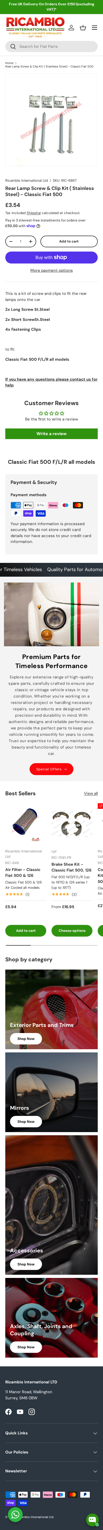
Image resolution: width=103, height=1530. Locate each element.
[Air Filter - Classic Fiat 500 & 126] (25, 823)
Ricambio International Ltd (26, 180)
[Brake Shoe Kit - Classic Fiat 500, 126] (72, 823)
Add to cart (69, 241)
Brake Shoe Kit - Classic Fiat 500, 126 (72, 867)
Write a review (51, 433)
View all (91, 793)
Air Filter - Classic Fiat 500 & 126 (22, 872)
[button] (83, 27)
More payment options (51, 270)
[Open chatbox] (92, 1520)
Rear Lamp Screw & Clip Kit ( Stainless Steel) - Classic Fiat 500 (49, 66)
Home (9, 63)
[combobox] (51, 46)
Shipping (34, 213)
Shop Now (26, 1038)
